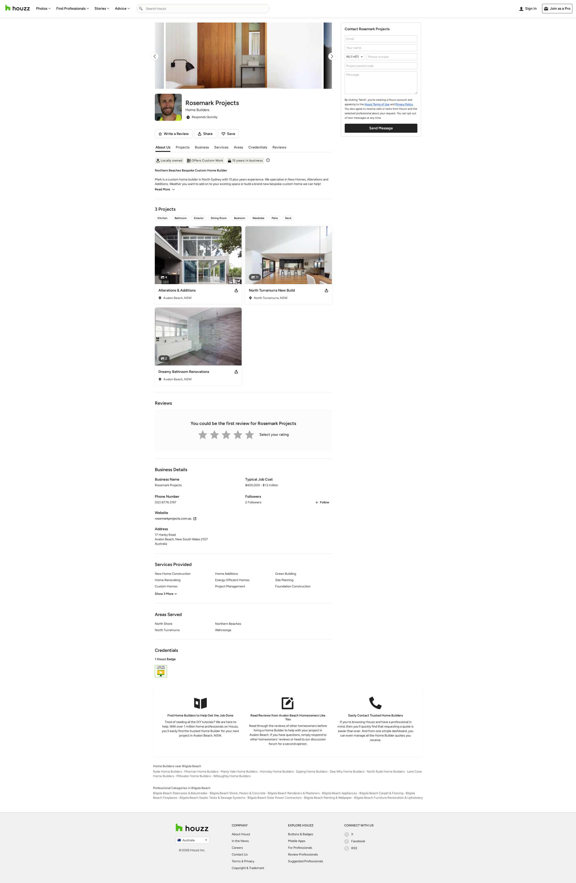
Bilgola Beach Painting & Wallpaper (328, 798)
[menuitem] (43, 8)
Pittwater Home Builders (193, 776)
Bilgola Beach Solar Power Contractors (275, 798)
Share (208, 134)
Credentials (257, 147)
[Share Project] (236, 290)
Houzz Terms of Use (376, 104)
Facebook (358, 841)
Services (221, 147)
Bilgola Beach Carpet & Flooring (381, 793)
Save (231, 134)
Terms (236, 861)
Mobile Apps (296, 841)
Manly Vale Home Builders (239, 771)
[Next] (328, 56)
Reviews (279, 147)
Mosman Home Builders (201, 771)
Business (202, 147)
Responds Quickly (205, 117)
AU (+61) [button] (352, 57)
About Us (162, 147)
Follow (324, 502)
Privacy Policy (404, 104)
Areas (238, 147)
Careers (237, 848)
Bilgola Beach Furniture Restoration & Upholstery (388, 798)
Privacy (249, 861)
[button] (243, 668)
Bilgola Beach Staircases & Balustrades (180, 793)
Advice (120, 8)
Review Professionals (303, 854)
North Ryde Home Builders (386, 771)
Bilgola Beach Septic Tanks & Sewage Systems (212, 798)
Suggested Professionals (305, 861)
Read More (162, 189)
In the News (240, 841)
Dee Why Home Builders (347, 771)
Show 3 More (164, 594)
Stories (100, 8)
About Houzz (241, 834)
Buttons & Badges (300, 834)
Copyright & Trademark (248, 868)
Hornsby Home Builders (277, 771)
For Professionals (300, 848)
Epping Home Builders (312, 771)
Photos (41, 8)
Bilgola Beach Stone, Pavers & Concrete (238, 793)
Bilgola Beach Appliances (339, 793)
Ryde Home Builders (167, 771)
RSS (354, 848)
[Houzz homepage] (18, 8)
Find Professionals (71, 8)
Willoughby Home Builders (232, 776)
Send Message (381, 128)
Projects (182, 147)
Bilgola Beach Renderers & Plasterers (294, 793)
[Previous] (159, 56)
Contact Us (240, 854)
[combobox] (203, 8)
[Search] (140, 8)
